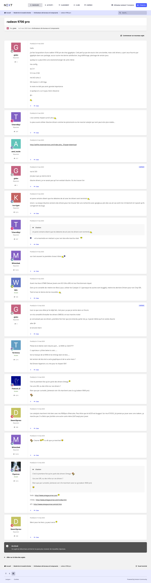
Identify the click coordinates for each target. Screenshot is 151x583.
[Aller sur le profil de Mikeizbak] (16, 255)
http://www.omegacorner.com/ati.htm (48, 504)
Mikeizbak (16, 263)
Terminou (16, 353)
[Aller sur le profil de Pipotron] (16, 466)
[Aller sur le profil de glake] (8, 28)
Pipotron (16, 474)
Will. (16, 290)
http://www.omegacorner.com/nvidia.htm (51, 500)
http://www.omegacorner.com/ (46, 495)
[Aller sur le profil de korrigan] (16, 198)
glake (14, 28)
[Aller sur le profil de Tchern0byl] (16, 117)
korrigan (16, 205)
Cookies (16, 579)
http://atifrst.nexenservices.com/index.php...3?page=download (53, 145)
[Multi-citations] (31, 106)
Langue (7, 579)
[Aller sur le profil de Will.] (16, 282)
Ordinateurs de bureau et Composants (45, 28)
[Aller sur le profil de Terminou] (16, 345)
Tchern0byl (16, 125)
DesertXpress (16, 420)
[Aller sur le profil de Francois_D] (16, 381)
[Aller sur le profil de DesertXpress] (16, 413)
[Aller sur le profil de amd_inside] (16, 144)
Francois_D (16, 389)
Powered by (137, 579)
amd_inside (16, 151)
